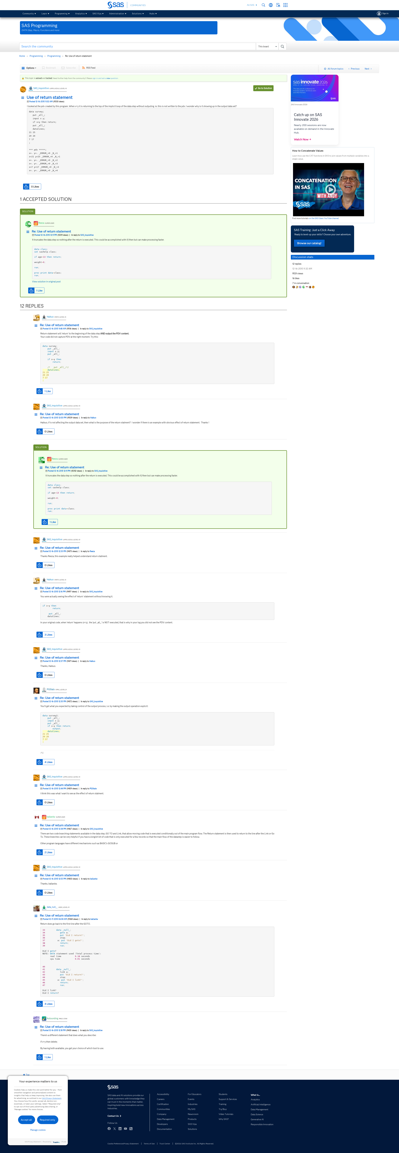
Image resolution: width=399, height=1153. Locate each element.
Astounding (52, 1018)
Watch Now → (302, 139)
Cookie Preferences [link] (115, 1143)
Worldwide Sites (271, 5)
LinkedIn (120, 1128)
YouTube (125, 1128)
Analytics (80, 13)
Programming (61, 13)
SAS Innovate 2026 (299, 104)
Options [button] (30, 68)
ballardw (51, 816)
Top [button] (27, 1074)
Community (28, 13)
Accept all (26, 1119)
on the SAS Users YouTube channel (324, 218)
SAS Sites (285, 5)
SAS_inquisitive (41, 88)
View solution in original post (46, 281)
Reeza (41, 223)
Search (263, 5)
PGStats (51, 689)
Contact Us (278, 5)
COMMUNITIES (138, 5)
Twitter (114, 1128)
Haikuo (50, 316)
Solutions (137, 13)
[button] (23, 98)
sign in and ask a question (105, 78)
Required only (47, 1119)
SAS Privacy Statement (51, 1098)
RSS (130, 1128)
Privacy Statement (131, 1143)
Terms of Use (149, 1143)
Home (22, 56)
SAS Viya (97, 13)
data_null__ (52, 907)
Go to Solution (265, 88)
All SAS (250, 5)
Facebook (109, 1128)
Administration (116, 13)
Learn (44, 13)
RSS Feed (90, 67)
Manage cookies (38, 1130)
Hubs (152, 13)
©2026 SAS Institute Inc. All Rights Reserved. (194, 1143)
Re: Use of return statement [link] (78, 56)
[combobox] (153, 46)
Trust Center (164, 1143)
